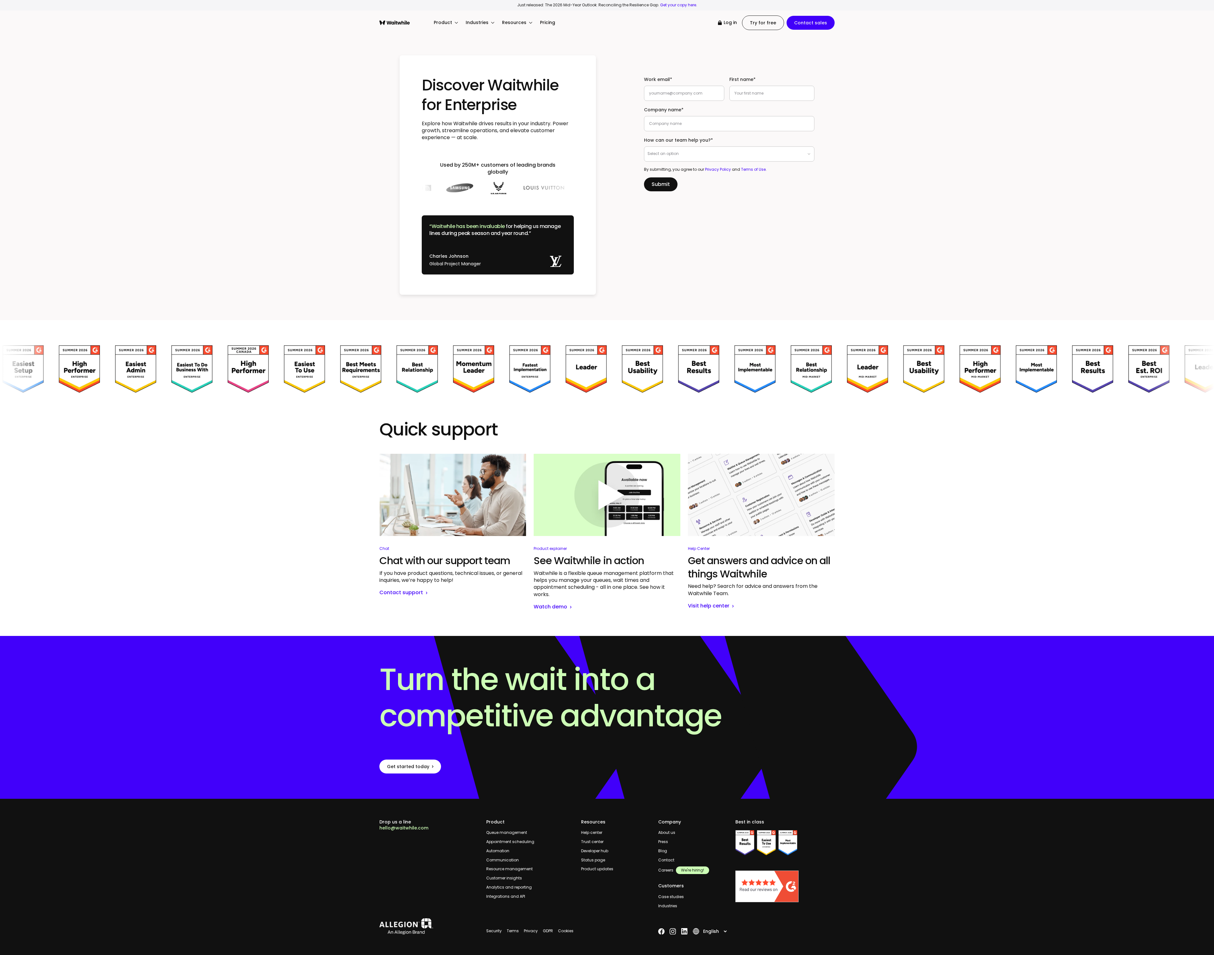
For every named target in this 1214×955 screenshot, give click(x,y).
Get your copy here (678, 5)
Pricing (547, 23)
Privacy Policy (718, 169)
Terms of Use (753, 169)
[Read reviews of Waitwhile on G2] (785, 886)
